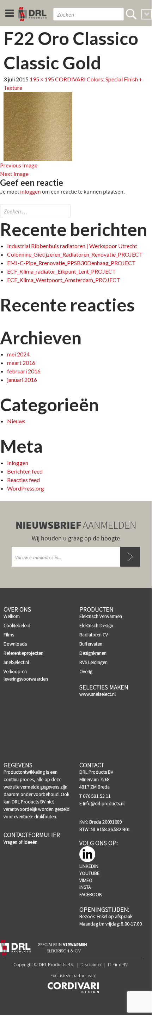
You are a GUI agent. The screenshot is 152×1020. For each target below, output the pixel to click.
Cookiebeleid (17, 625)
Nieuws (16, 421)
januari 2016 (22, 379)
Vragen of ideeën (20, 842)
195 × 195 (42, 79)
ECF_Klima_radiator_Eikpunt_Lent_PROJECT (61, 271)
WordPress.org (25, 488)
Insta (85, 887)
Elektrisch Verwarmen (100, 616)
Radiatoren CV (93, 634)
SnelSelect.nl (16, 662)
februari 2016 (24, 371)
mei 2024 (18, 354)
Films (9, 634)
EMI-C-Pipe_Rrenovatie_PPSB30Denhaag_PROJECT (71, 262)
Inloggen (17, 462)
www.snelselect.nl (97, 694)
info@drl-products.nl (103, 803)
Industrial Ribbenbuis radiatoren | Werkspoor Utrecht (72, 245)
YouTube (89, 873)
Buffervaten (90, 644)
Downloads (15, 644)
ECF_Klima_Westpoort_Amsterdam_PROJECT (63, 279)
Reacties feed (23, 479)
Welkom (12, 616)
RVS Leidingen (93, 662)
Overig (85, 671)
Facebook (90, 894)
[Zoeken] (131, 14)
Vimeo (85, 880)
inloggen (30, 191)
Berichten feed (25, 471)
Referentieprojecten (23, 653)
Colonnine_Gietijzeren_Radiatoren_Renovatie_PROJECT (75, 254)
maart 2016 (21, 362)
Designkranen (93, 653)
